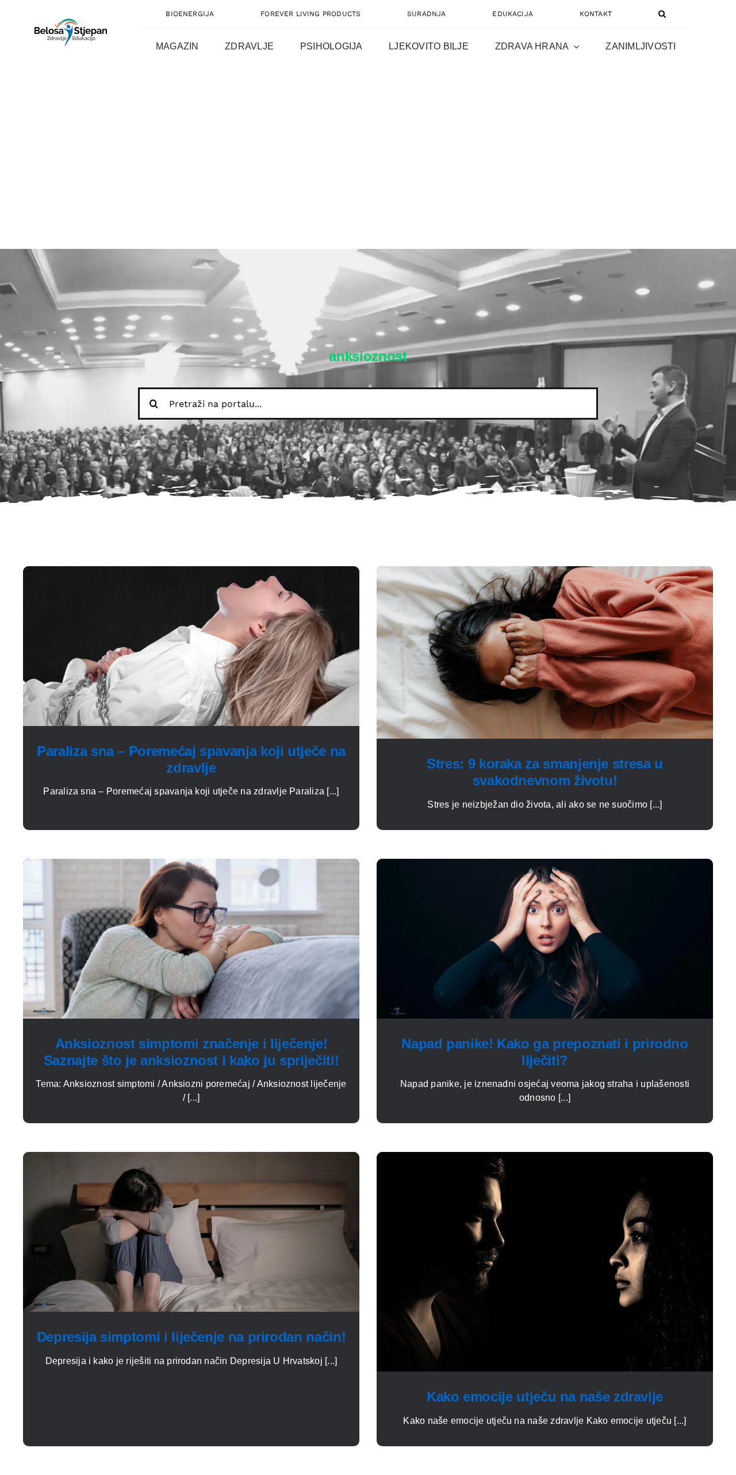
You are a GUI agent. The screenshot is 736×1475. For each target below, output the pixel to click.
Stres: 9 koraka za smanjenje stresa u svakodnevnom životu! (545, 772)
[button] (662, 14)
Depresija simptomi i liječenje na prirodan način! (191, 1337)
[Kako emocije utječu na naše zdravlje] (545, 1158)
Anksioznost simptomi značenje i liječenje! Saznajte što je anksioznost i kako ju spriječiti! (191, 1052)
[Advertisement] (368, 162)
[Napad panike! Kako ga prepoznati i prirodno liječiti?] (545, 865)
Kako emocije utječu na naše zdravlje (545, 1396)
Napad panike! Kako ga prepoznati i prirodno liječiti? (544, 1052)
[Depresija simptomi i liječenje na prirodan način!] (191, 1158)
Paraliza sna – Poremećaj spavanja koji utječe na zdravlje (191, 759)
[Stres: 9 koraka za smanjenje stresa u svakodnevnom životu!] (545, 573)
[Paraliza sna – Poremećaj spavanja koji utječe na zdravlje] (191, 573)
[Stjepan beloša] (69, 13)
